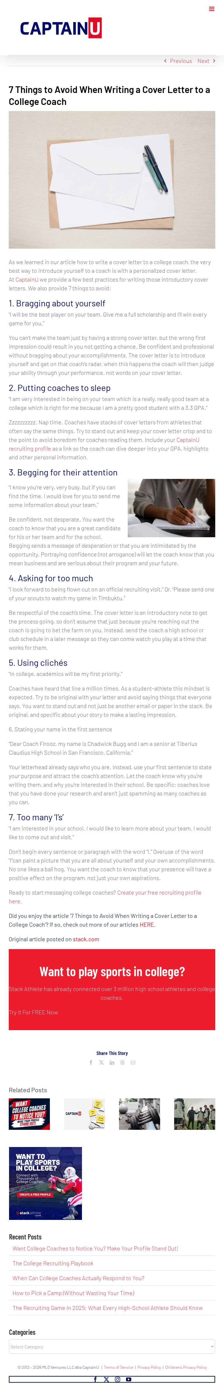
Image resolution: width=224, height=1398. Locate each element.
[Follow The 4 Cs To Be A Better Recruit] (194, 1101)
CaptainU (26, 279)
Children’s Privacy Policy (186, 1367)
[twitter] (106, 1379)
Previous (181, 60)
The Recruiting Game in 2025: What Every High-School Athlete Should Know (108, 1307)
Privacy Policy (149, 1367)
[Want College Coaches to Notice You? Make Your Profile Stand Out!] (29, 1101)
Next (203, 60)
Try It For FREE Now (33, 1012)
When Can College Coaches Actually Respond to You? (78, 1277)
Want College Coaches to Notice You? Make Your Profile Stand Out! (95, 1248)
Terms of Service (118, 1367)
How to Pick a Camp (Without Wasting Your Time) (73, 1292)
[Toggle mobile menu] (212, 9)
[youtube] (128, 1379)
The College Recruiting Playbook (53, 1263)
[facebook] (95, 1379)
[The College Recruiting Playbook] (84, 1101)
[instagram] (117, 1379)
